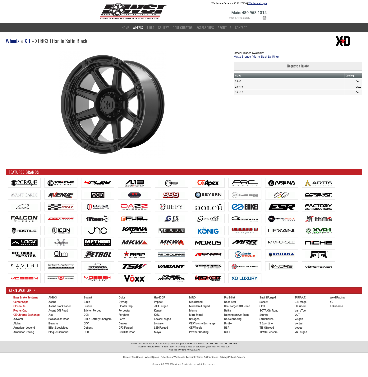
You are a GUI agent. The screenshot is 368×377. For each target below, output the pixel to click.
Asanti (52, 301)
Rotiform (229, 323)
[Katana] (134, 230)
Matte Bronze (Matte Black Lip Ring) (256, 56)
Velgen (299, 319)
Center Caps (20, 301)
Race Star (230, 301)
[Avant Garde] (24, 195)
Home (125, 27)
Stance (264, 314)
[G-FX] (171, 218)
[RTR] (318, 254)
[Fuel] (134, 218)
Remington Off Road (236, 314)
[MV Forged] (281, 242)
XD (27, 41)
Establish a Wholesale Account (178, 357)
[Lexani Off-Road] (318, 230)
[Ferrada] (60, 218)
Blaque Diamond (58, 332)
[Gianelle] (208, 218)
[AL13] (134, 183)
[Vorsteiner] (318, 266)
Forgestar (125, 310)
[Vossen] (24, 278)
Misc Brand (196, 301)
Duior (122, 297)
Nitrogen (194, 319)
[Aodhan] (171, 183)
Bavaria (53, 323)
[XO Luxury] (244, 278)
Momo (193, 310)
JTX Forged (161, 306)
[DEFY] (171, 206)
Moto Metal (196, 314)
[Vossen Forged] (60, 278)
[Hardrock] (281, 218)
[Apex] (208, 183)
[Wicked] (208, 278)
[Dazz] (134, 206)
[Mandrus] (60, 242)
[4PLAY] (97, 183)
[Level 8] (244, 230)
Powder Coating (199, 332)
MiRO (192, 297)
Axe (50, 314)
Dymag (123, 301)
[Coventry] (24, 206)
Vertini (298, 323)
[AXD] (97, 195)
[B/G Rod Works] (134, 195)
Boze (87, 301)
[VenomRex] (208, 266)
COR (86, 314)
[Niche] (318, 242)
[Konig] (208, 230)
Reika (227, 310)
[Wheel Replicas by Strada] (171, 278)
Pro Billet (229, 297)
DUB (86, 332)
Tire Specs (137, 357)
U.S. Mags (300, 301)
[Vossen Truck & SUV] (97, 278)
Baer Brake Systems (25, 297)
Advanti (18, 319)
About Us (224, 27)
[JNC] (97, 230)
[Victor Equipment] (244, 266)
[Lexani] (281, 230)
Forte (122, 319)
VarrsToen (301, 310)
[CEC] (281, 195)
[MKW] (134, 242)
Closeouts (19, 306)
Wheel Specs (152, 357)
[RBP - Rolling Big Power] (134, 254)
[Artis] (318, 183)
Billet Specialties (58, 327)
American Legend (24, 327)
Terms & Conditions (207, 357)
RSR (226, 327)
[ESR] (281, 206)
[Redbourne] (171, 254)
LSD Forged (161, 327)
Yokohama (336, 306)
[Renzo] (208, 254)
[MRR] (244, 242)
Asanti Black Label (59, 306)
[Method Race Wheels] (97, 242)
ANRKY (52, 297)
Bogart (88, 297)
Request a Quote (298, 65)
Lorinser (159, 323)
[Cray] (60, 206)
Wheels (138, 27)
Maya (157, 332)
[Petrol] (97, 254)
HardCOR (159, 297)
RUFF (227, 332)
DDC (86, 323)
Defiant (88, 327)
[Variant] (171, 266)
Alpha (17, 323)
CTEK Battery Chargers (98, 319)
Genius (123, 323)
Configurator (183, 27)
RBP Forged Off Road (237, 306)
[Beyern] (208, 195)
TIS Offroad (267, 327)
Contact (241, 27)
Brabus (88, 306)
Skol (262, 306)
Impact (158, 301)
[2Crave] (24, 183)
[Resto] (244, 254)
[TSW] (134, 266)
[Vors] (281, 266)
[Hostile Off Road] (24, 230)
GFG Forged (126, 327)
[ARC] (244, 183)
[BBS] (171, 195)
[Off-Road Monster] (24, 254)
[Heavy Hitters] (318, 218)
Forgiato (124, 314)
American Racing (23, 332)
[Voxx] (134, 278)
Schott (264, 301)
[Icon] (60, 230)
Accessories (205, 27)
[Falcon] (24, 218)
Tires (150, 27)
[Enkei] (244, 206)
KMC (157, 314)
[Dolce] (208, 206)
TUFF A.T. (300, 297)
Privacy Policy (227, 357)
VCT (297, 314)
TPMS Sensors (269, 332)
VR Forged (301, 332)
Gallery (163, 27)
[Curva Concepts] (97, 206)
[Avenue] (60, 195)
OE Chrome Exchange (26, 314)
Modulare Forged (199, 306)
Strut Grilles (267, 319)
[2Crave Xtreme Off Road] (60, 183)
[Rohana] (281, 254)
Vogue (298, 327)
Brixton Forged (92, 310)
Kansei (158, 310)
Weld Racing (337, 297)
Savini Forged (268, 297)
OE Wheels (195, 327)
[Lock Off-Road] (24, 242)
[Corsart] (318, 195)
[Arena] (281, 183)
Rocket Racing (233, 319)
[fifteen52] (97, 218)
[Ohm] (60, 254)
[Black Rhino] (244, 195)
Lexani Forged (162, 319)
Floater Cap (20, 310)
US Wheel (300, 306)
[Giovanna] (244, 218)
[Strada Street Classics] (97, 266)
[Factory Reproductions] (318, 206)
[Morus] (208, 242)
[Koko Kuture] (171, 230)
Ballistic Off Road (58, 319)
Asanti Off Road (58, 310)
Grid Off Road (127, 332)
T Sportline (266, 323)
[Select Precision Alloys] (60, 266)
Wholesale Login (257, 3)
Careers (241, 357)
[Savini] (24, 266)
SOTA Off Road (269, 310)
